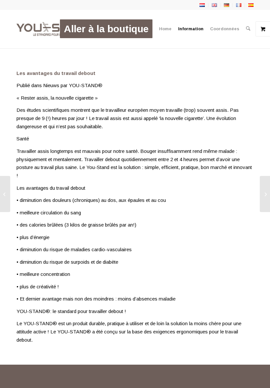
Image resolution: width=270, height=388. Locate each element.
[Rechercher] (248, 29)
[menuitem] (106, 29)
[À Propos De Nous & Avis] (5, 194)
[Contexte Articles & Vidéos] (265, 194)
